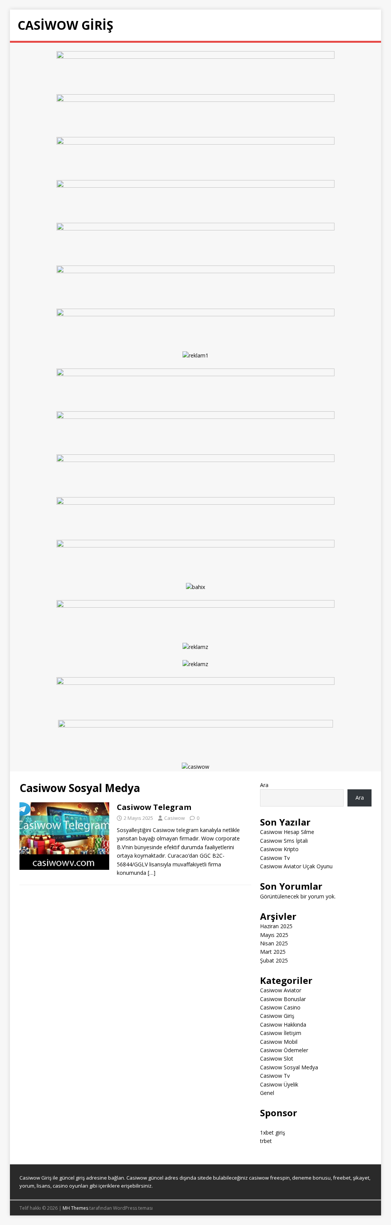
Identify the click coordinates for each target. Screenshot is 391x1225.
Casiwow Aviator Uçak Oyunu (296, 866)
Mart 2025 (273, 951)
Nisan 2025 (274, 943)
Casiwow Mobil (278, 1041)
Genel (267, 1092)
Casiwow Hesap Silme (287, 831)
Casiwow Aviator (280, 990)
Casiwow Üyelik (279, 1084)
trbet (266, 1141)
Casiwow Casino (280, 1007)
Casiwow (174, 818)
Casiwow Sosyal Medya (289, 1067)
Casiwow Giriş (277, 1015)
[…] (151, 872)
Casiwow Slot (276, 1058)
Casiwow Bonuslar (283, 999)
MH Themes (75, 1208)
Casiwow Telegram (154, 807)
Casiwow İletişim (280, 1033)
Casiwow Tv (275, 857)
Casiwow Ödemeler (284, 1050)
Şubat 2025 (274, 960)
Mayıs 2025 (274, 934)
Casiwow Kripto (279, 849)
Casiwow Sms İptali (284, 840)
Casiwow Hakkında (283, 1024)
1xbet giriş (272, 1132)
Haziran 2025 (276, 926)
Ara (264, 785)
